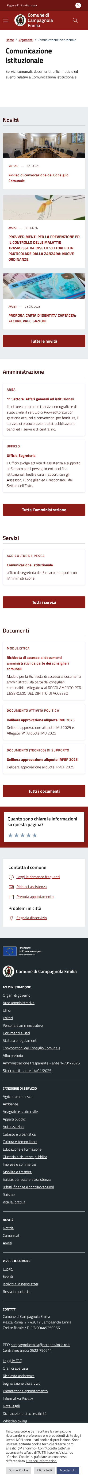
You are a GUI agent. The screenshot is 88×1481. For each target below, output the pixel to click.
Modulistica (18, 648)
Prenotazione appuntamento (25, 1391)
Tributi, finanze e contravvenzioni (28, 1187)
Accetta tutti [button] (67, 1470)
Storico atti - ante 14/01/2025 (27, 1070)
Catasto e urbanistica (19, 1134)
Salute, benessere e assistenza (27, 1179)
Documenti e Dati (16, 1033)
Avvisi (12, 228)
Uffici (7, 1010)
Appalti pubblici (14, 1119)
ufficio (13, 446)
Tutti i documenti (44, 791)
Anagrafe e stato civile (20, 1111)
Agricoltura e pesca (26, 555)
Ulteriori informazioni (41, 1461)
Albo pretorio (13, 1055)
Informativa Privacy (18, 1398)
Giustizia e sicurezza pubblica (25, 1157)
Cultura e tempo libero (20, 1141)
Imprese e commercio (19, 1164)
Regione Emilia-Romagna (22, 5)
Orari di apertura (15, 1368)
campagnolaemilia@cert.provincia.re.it (40, 1344)
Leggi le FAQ (12, 1360)
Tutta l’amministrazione (44, 510)
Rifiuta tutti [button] (44, 1470)
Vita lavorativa (14, 1202)
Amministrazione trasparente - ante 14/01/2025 (41, 1063)
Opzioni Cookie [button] (18, 1470)
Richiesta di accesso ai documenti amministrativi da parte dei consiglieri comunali (38, 663)
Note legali (11, 1406)
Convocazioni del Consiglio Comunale (31, 1048)
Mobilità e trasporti (17, 1172)
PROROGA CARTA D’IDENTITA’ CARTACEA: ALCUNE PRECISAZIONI (42, 318)
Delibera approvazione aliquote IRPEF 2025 (42, 759)
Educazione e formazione (22, 1149)
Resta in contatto (16, 1291)
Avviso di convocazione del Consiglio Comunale (38, 177)
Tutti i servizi (44, 602)
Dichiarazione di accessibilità (24, 1413)
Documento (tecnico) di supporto (38, 750)
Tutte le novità (44, 341)
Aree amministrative (18, 1003)
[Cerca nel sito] (75, 20)
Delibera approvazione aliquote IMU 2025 (41, 720)
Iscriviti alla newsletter (20, 1284)
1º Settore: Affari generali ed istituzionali (40, 399)
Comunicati (11, 1235)
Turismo (9, 1194)
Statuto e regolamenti (20, 1040)
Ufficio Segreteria (21, 455)
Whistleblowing (15, 1421)
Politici (8, 1018)
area (11, 389)
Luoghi (8, 1269)
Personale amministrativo (23, 1025)
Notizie (13, 166)
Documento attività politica (33, 710)
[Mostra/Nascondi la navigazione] (5, 20)
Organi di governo (16, 995)
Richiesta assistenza (18, 1376)
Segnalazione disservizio (21, 1383)
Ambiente (10, 1104)
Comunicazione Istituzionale (30, 565)
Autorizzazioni (13, 1126)
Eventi (8, 1276)
